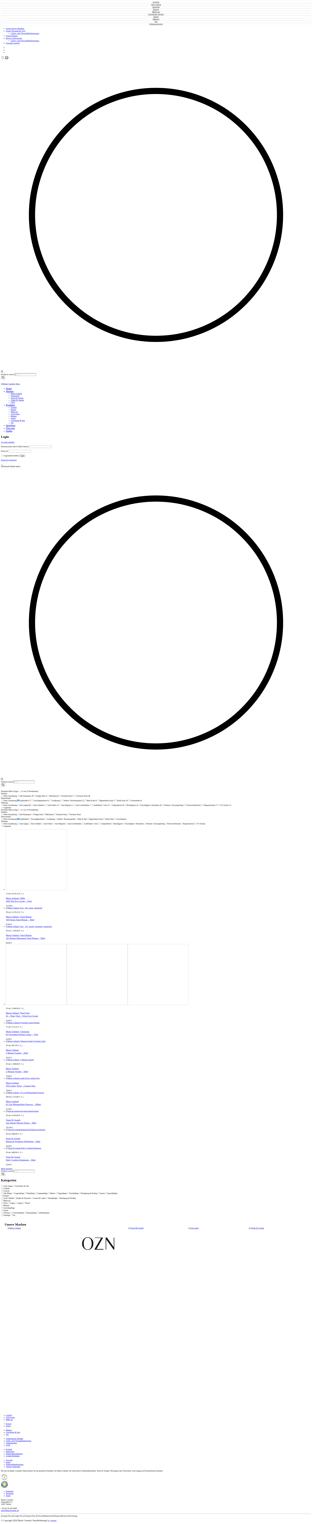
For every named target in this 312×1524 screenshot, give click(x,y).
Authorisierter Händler (14, 1439)
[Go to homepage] (10, 384)
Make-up (156, 12)
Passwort (4, 451)
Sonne (156, 17)
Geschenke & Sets (156, 14)
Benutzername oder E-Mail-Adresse (15, 447)
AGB (8, 1445)
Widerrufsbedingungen (14, 1464)
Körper (156, 9)
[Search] (3, 377)
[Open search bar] (2, 372)
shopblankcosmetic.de (10, 1511)
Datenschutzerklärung (14, 1454)
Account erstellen (7, 442)
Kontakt (9, 1449)
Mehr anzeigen (6, 1169)
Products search (8, 374)
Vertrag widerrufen (13, 1467)
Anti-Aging (156, 4)
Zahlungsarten (11, 1443)
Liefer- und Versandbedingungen (18, 1441)
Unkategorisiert (156, 24)
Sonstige (156, 7)
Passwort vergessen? (9, 460)
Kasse (8, 1462)
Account (9, 1460)
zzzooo (53, 1520)
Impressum (10, 1452)
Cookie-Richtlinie (13, 1456)
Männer (156, 19)
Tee (156, 21)
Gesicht (156, 2)
